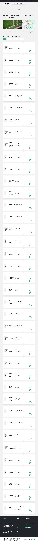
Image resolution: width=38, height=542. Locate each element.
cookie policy (16, 540)
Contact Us (28, 527)
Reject (29, 539)
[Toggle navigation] (34, 3)
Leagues (19, 9)
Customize (25, 539)
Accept (33, 539)
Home (18, 522)
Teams (19, 7)
